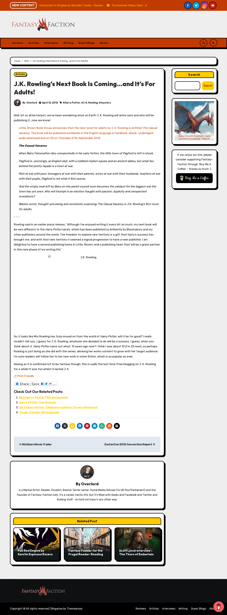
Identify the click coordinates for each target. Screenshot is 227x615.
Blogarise (56, 608)
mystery (106, 102)
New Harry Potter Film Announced (43, 397)
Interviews (51, 42)
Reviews (17, 42)
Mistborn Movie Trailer (37, 444)
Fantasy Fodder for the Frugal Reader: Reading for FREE (85, 554)
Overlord (32, 102)
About (104, 42)
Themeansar (74, 608)
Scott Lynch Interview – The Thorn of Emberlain (136, 552)
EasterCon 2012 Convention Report (128, 444)
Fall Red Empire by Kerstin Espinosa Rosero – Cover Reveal (36, 554)
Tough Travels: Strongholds (39, 412)
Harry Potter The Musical (37, 402)
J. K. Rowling (90, 102)
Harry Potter (72, 102)
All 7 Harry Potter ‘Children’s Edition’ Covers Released (58, 407)
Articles (33, 42)
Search (194, 74)
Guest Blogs (86, 42)
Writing (68, 42)
